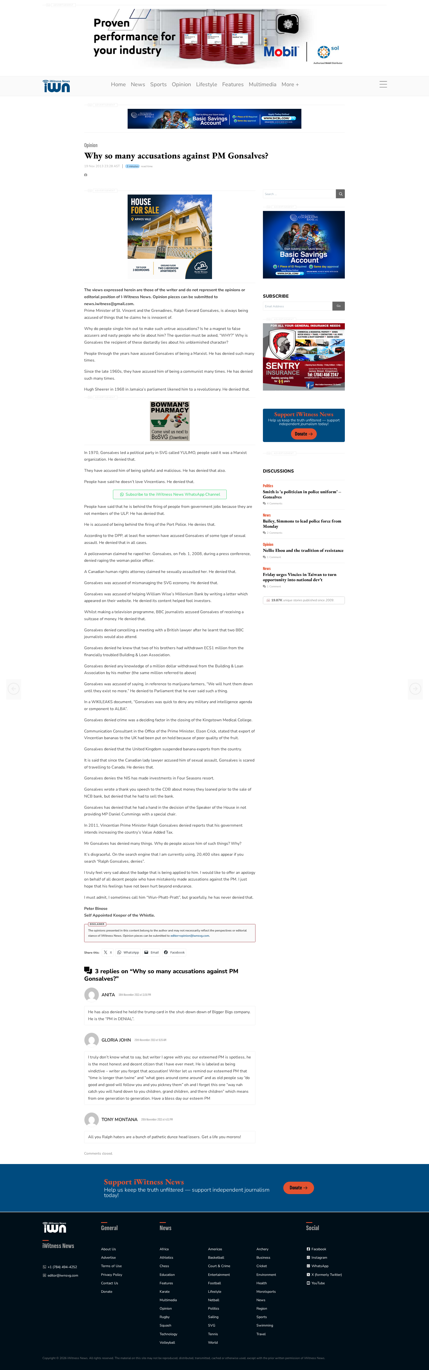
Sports (158, 84)
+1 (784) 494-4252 (62, 1267)
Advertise (108, 1257)
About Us (108, 1249)
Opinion (181, 84)
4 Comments (274, 503)
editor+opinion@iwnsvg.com (190, 936)
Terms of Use (111, 1266)
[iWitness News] (54, 1227)
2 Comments (274, 533)
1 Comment (274, 557)
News (138, 84)
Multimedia (263, 84)
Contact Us (109, 1283)
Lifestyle (206, 84)
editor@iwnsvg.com (63, 1275)
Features (233, 84)
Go (339, 306)
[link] (56, 86)
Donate (301, 434)
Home (118, 84)
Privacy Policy (111, 1274)
